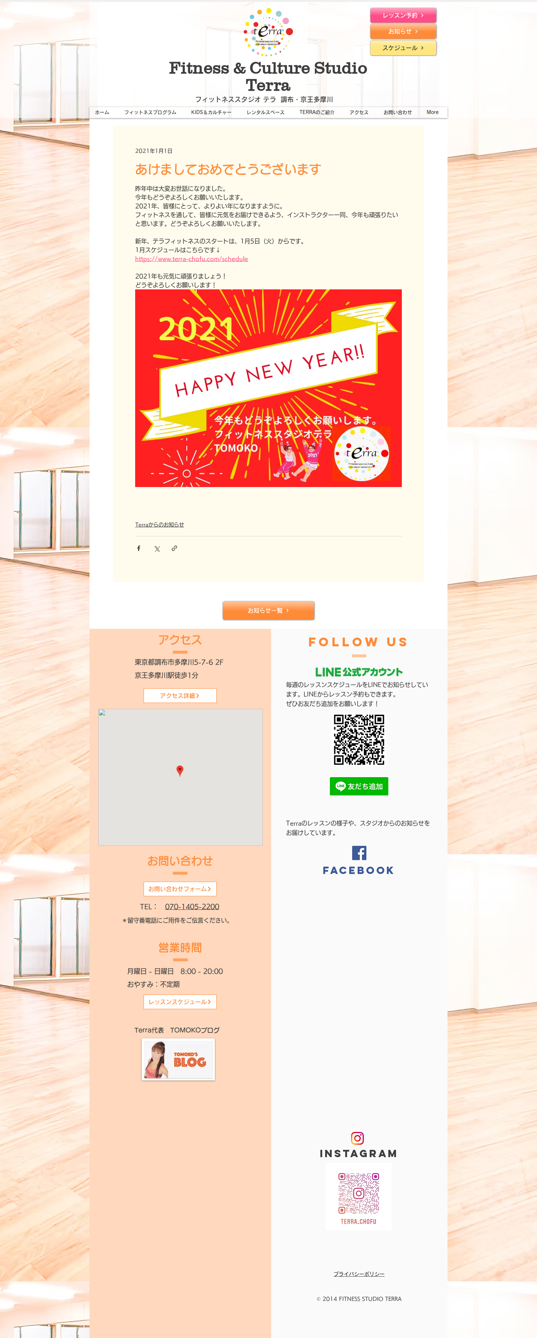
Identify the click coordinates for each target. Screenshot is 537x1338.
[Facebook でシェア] (138, 548)
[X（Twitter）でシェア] (156, 548)
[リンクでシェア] (174, 548)
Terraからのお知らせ (159, 524)
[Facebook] (359, 853)
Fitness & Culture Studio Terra (268, 76)
